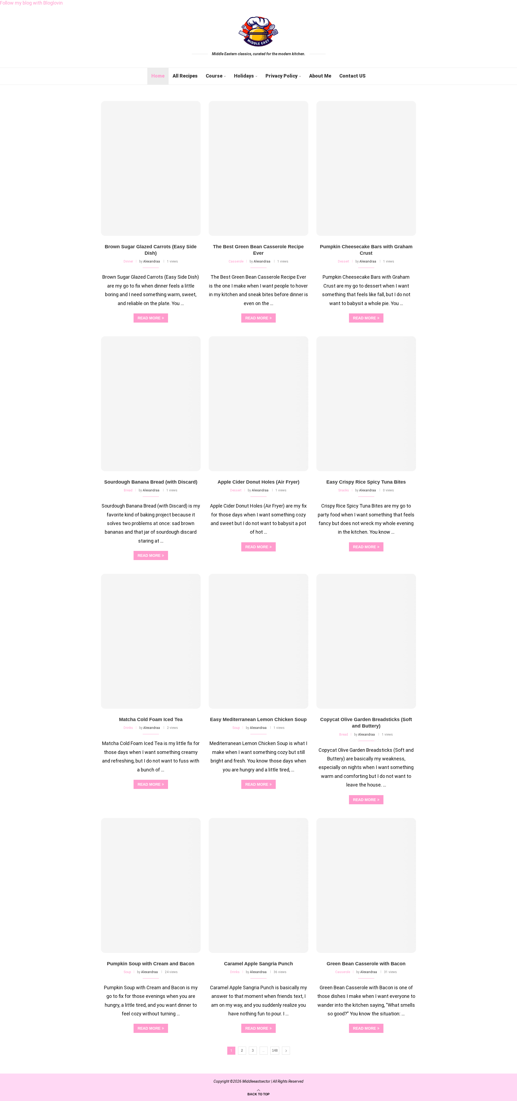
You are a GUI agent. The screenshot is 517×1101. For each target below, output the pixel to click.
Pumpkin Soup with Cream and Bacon (150, 963)
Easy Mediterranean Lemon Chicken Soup (258, 719)
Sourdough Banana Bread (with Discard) (150, 482)
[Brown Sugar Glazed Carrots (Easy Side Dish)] (151, 168)
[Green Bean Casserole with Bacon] (366, 885)
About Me (320, 76)
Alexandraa (151, 261)
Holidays (244, 76)
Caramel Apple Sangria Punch (258, 963)
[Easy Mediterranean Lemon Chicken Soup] (258, 641)
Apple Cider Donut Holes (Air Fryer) (258, 482)
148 (275, 1050)
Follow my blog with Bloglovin (31, 3)
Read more (149, 318)
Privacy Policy (282, 76)
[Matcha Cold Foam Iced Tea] (151, 641)
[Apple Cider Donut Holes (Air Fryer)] (258, 403)
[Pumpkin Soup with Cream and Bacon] (151, 885)
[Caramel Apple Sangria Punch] (258, 885)
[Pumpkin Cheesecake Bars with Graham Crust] (366, 168)
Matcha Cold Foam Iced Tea (151, 719)
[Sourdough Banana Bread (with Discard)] (151, 403)
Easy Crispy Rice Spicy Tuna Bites (366, 482)
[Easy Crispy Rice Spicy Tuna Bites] (366, 403)
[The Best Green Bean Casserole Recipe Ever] (258, 168)
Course (214, 76)
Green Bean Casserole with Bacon (366, 963)
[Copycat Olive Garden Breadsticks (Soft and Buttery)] (366, 641)
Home (158, 76)
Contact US (352, 76)
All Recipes (185, 76)
